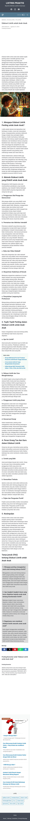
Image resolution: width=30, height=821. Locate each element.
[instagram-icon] (15, 9)
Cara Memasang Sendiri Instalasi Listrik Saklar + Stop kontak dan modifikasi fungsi (14, 745)
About (4, 818)
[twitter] (9, 649)
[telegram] (25, 649)
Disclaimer (14, 818)
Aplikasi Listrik (6, 797)
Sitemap (9, 818)
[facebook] (4, 649)
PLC (14, 800)
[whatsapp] (20, 649)
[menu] (4, 15)
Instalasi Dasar (15, 797)
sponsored (5, 803)
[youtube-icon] (19, 9)
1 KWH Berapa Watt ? (9, 764)
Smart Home (20, 800)
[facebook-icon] (11, 9)
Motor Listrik (24, 797)
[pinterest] (15, 649)
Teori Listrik (12, 803)
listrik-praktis (15, 3)
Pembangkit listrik (7, 800)
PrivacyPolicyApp (22, 818)
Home (15, 815)
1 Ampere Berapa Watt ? (10, 735)
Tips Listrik (20, 803)
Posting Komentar (6, 28)
